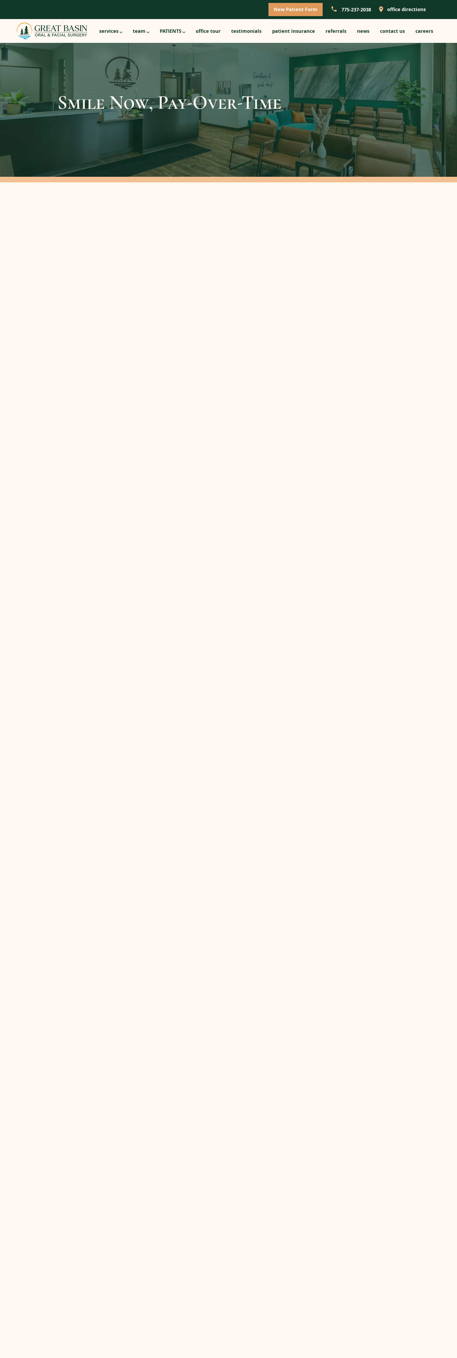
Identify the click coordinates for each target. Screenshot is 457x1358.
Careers (424, 31)
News (363, 31)
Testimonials (246, 31)
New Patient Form (295, 9)
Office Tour (208, 31)
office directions (406, 9)
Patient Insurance (293, 31)
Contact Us (392, 31)
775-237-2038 (355, 9)
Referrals (336, 31)
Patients (170, 31)
